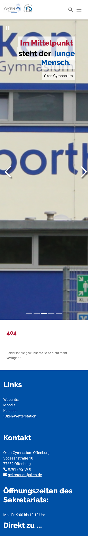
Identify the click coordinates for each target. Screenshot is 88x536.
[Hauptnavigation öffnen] (79, 9)
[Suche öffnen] (68, 10)
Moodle (9, 405)
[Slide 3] (44, 313)
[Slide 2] (37, 313)
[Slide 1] (29, 313)
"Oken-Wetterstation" (20, 416)
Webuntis (11, 399)
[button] (7, 28)
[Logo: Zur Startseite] (18, 8)
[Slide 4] (51, 313)
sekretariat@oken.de (25, 475)
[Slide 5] (59, 313)
